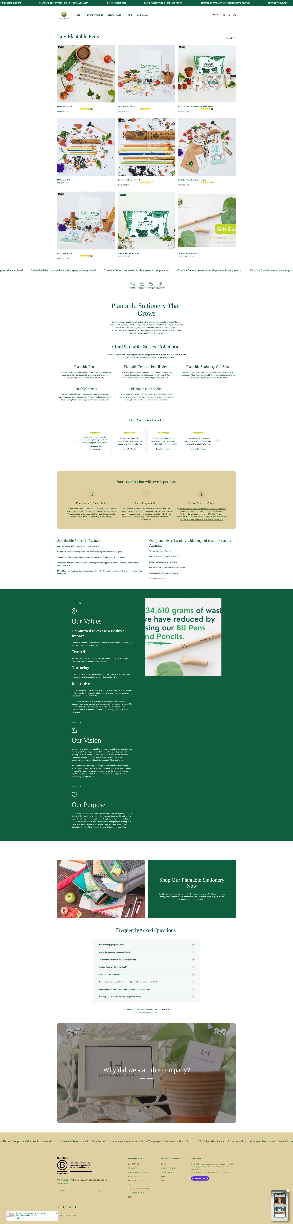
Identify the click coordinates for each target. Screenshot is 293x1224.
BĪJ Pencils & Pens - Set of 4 (129, 180)
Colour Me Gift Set (64, 253)
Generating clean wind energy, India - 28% (206, 519)
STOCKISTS (132, 1168)
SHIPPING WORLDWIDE (62, 3)
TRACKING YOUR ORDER (138, 1172)
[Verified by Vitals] (18, 1218)
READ (130, 15)
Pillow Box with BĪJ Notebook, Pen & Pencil (195, 106)
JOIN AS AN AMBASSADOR (139, 1189)
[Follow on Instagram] (64, 1207)
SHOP (78, 15)
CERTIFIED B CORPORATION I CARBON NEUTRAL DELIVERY (171, 3)
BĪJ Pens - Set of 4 (64, 106)
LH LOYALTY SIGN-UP (136, 1193)
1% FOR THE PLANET (136, 1181)
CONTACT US (133, 1164)
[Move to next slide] (218, 441)
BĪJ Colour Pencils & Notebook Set (192, 180)
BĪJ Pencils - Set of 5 (65, 180)
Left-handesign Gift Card (188, 253)
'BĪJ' (120, 816)
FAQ (130, 1185)
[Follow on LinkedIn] (76, 1207)
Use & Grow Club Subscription (130, 253)
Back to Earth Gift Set (126, 106)
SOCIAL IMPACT (114, 15)
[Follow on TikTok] (70, 1207)
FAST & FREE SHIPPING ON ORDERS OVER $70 (110, 3)
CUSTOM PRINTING (95, 15)
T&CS (130, 1197)
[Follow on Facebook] (58, 1207)
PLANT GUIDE (133, 1176)
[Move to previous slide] (75, 441)
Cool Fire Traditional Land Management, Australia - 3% (200, 508)
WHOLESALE (142, 15)
